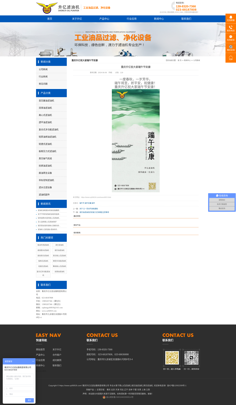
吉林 (130, 389)
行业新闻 (43, 76)
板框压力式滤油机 (47, 151)
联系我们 (186, 18)
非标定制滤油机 (46, 180)
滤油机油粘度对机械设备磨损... (49, 210)
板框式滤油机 (43, 261)
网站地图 (170, 12)
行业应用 (132, 18)
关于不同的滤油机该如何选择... (49, 214)
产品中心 (104, 18)
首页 (49, 18)
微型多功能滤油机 (59, 261)
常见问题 (43, 84)
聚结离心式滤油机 (59, 266)
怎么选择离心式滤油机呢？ (47, 222)
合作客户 (57, 355)
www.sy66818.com (49, 311)
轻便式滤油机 (45, 144)
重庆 (108, 389)
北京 (113, 389)
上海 (143, 389)
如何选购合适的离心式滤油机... (49, 218)
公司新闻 (43, 69)
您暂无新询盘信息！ (192, 12)
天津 (117, 389)
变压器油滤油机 (46, 100)
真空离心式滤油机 (59, 256)
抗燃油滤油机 (45, 166)
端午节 (81, 203)
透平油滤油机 (45, 122)
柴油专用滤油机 (43, 245)
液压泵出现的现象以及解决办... (49, 226)
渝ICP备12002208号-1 (176, 385)
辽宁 (126, 389)
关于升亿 (77, 18)
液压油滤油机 (59, 250)
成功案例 (57, 360)
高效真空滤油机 (43, 256)
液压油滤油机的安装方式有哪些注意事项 (94, 212)
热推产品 (90, 389)
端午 (93, 203)
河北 (122, 389)
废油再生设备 (45, 173)
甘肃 (139, 389)
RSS (177, 12)
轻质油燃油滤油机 (47, 137)
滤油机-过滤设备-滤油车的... (48, 229)
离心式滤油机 (45, 115)
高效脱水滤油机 (43, 250)
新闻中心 (159, 18)
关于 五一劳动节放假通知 (88, 209)
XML (181, 12)
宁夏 (135, 389)
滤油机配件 (44, 194)
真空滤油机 (59, 245)
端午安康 (88, 203)
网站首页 (40, 349)
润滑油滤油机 (45, 108)
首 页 (179, 60)
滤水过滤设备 (45, 187)
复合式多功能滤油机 (48, 129)
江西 (148, 389)
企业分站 (163, 12)
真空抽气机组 (45, 158)
